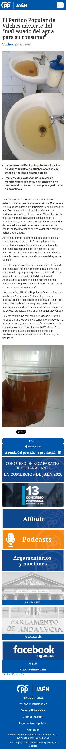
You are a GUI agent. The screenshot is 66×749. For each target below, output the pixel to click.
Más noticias (34, 446)
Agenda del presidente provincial (30, 452)
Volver (34, 441)
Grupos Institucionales (33, 704)
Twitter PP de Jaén (13, 674)
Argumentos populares (33, 723)
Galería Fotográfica (33, 710)
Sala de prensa (33, 697)
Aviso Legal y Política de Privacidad (27, 742)
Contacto (33, 729)
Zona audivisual (33, 716)
